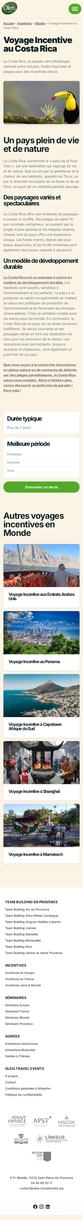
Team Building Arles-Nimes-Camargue (31, 915)
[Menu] (75, 9)
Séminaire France (17, 1011)
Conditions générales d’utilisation (28, 1088)
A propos (11, 1076)
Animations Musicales (20, 1050)
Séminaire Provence (19, 1024)
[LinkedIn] (47, 1208)
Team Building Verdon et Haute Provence (33, 953)
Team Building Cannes (20, 928)
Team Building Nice (18, 946)
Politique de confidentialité (23, 1094)
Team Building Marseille (21, 934)
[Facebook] (36, 1208)
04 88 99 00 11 (41, 1183)
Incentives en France (19, 979)
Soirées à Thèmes (17, 1056)
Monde (40, 23)
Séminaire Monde (17, 1017)
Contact (10, 1082)
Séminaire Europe (17, 1005)
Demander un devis (41, 487)
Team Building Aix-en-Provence (27, 909)
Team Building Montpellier (23, 940)
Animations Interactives (21, 1043)
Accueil (8, 23)
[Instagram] (42, 1208)
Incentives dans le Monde (23, 985)
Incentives (24, 23)
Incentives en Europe (19, 973)
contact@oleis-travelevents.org (41, 1188)
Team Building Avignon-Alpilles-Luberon (33, 922)
